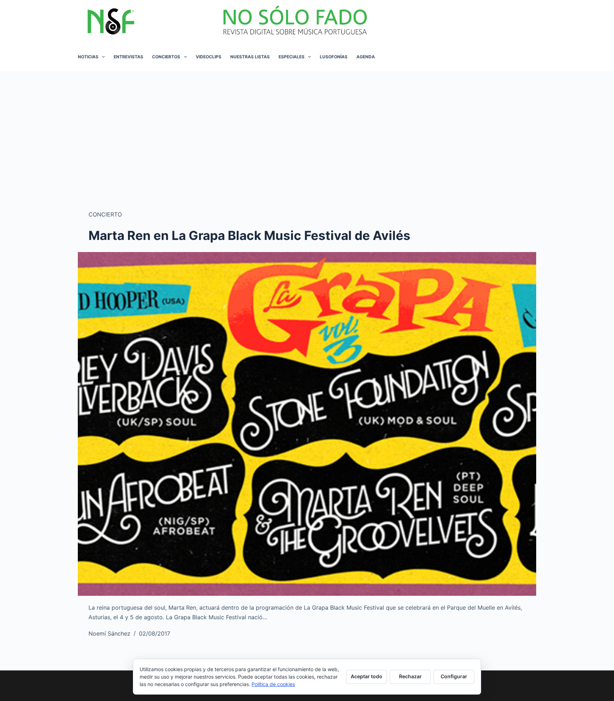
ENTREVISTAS (128, 56)
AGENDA (365, 56)
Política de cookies (273, 684)
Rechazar (410, 676)
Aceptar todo (366, 676)
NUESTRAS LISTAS (250, 56)
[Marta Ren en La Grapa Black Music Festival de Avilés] (307, 424)
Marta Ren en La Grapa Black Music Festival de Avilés (249, 235)
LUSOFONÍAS (334, 56)
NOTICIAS (88, 56)
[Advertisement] (307, 124)
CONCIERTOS (166, 56)
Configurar (454, 676)
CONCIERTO (105, 214)
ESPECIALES (292, 56)
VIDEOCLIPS (208, 56)
